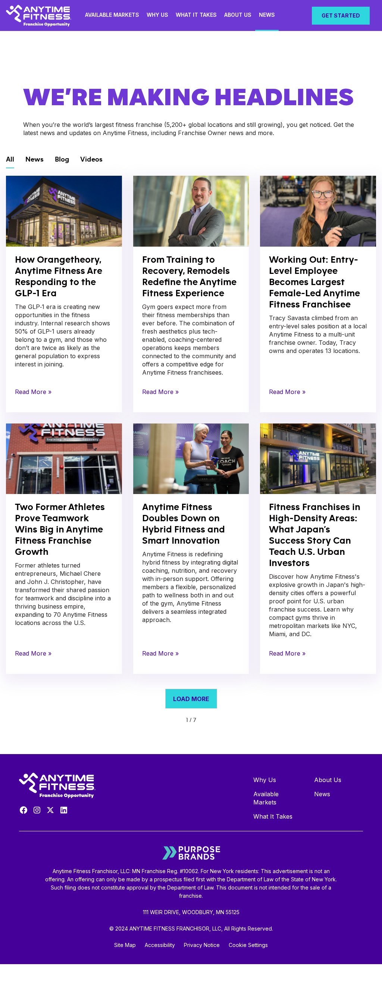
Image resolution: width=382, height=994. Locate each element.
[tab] (10, 160)
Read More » (33, 392)
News (267, 15)
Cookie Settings (248, 945)
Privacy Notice (202, 945)
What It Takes (196, 15)
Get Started (341, 15)
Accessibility (160, 945)
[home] (40, 16)
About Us (237, 15)
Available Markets (112, 15)
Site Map (125, 945)
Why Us (157, 15)
